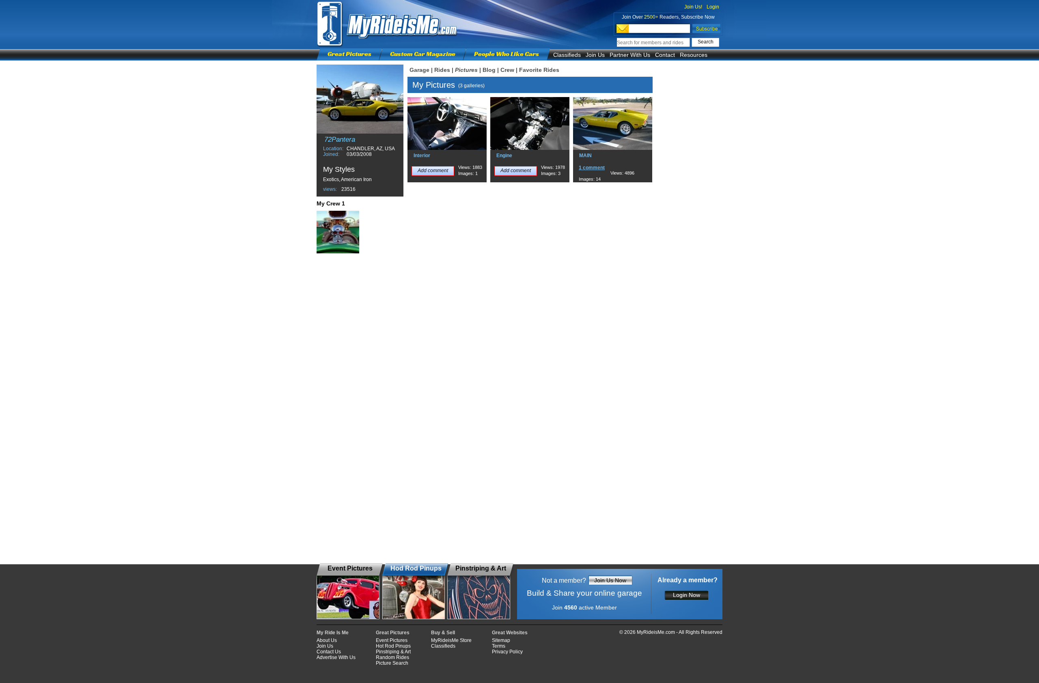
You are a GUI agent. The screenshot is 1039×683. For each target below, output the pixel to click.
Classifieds (567, 55)
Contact (665, 55)
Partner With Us (630, 55)
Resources (693, 55)
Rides (442, 70)
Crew (507, 70)
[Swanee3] (338, 232)
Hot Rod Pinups (393, 646)
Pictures (466, 70)
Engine (504, 155)
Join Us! (693, 7)
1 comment (592, 168)
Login (713, 7)
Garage (419, 70)
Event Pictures (391, 640)
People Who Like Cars (506, 54)
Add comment (433, 170)
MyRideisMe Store (451, 640)
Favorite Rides (539, 70)
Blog (489, 70)
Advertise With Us (336, 657)
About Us (327, 640)
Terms (498, 646)
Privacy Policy (507, 652)
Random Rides (392, 657)
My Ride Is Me (333, 632)
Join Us (595, 55)
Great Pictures (349, 54)
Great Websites (510, 632)
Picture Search (392, 663)
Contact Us (329, 652)
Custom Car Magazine (422, 54)
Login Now (686, 595)
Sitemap (501, 640)
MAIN (585, 155)
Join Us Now (610, 580)
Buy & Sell (443, 632)
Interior (422, 155)
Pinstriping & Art (393, 652)
